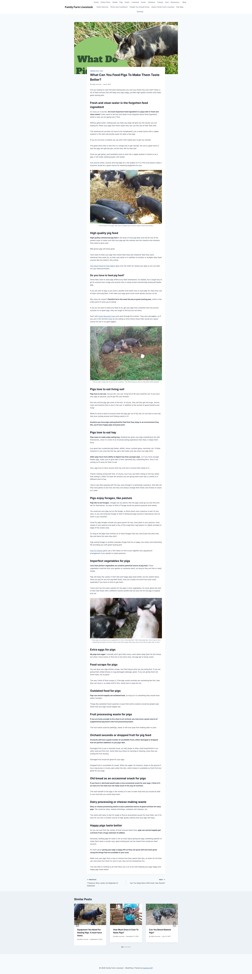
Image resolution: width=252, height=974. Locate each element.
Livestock (135, 2)
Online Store (105, 2)
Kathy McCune (102, 7)
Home (96, 2)
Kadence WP (148, 968)
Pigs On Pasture (96, 551)
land (167, 2)
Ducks (143, 2)
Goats (127, 2)
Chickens (151, 2)
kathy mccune (96, 84)
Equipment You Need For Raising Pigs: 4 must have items (89, 932)
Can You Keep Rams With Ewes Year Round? (147, 881)
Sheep (114, 2)
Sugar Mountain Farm (107, 316)
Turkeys (160, 2)
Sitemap (140, 12)
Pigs (121, 2)
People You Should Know (139, 7)
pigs (101, 71)
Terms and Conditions (119, 7)
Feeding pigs (94, 71)
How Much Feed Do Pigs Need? (102, 266)
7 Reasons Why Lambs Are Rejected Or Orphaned (102, 883)
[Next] (174, 924)
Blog (184, 2)
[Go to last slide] (77, 924)
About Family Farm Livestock (162, 7)
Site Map (179, 7)
